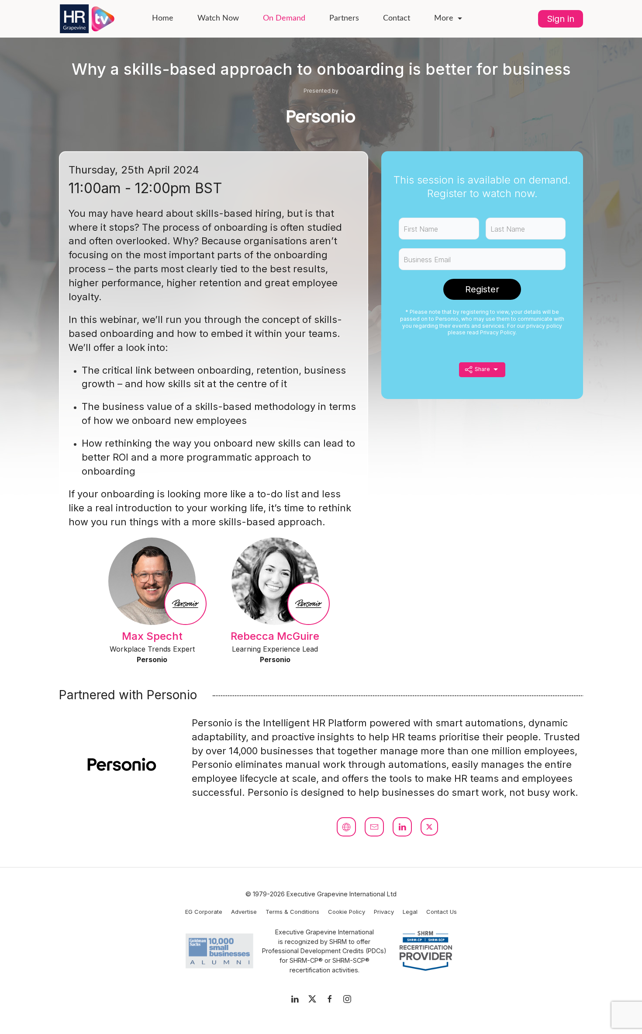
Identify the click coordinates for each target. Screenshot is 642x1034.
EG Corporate (203, 911)
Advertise (244, 911)
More (443, 18)
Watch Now (218, 18)
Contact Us (441, 911)
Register (482, 289)
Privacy (384, 911)
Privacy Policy (497, 332)
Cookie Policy (346, 911)
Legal (410, 911)
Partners (344, 18)
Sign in (560, 19)
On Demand (284, 18)
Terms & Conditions (292, 911)
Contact (396, 18)
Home (162, 18)
